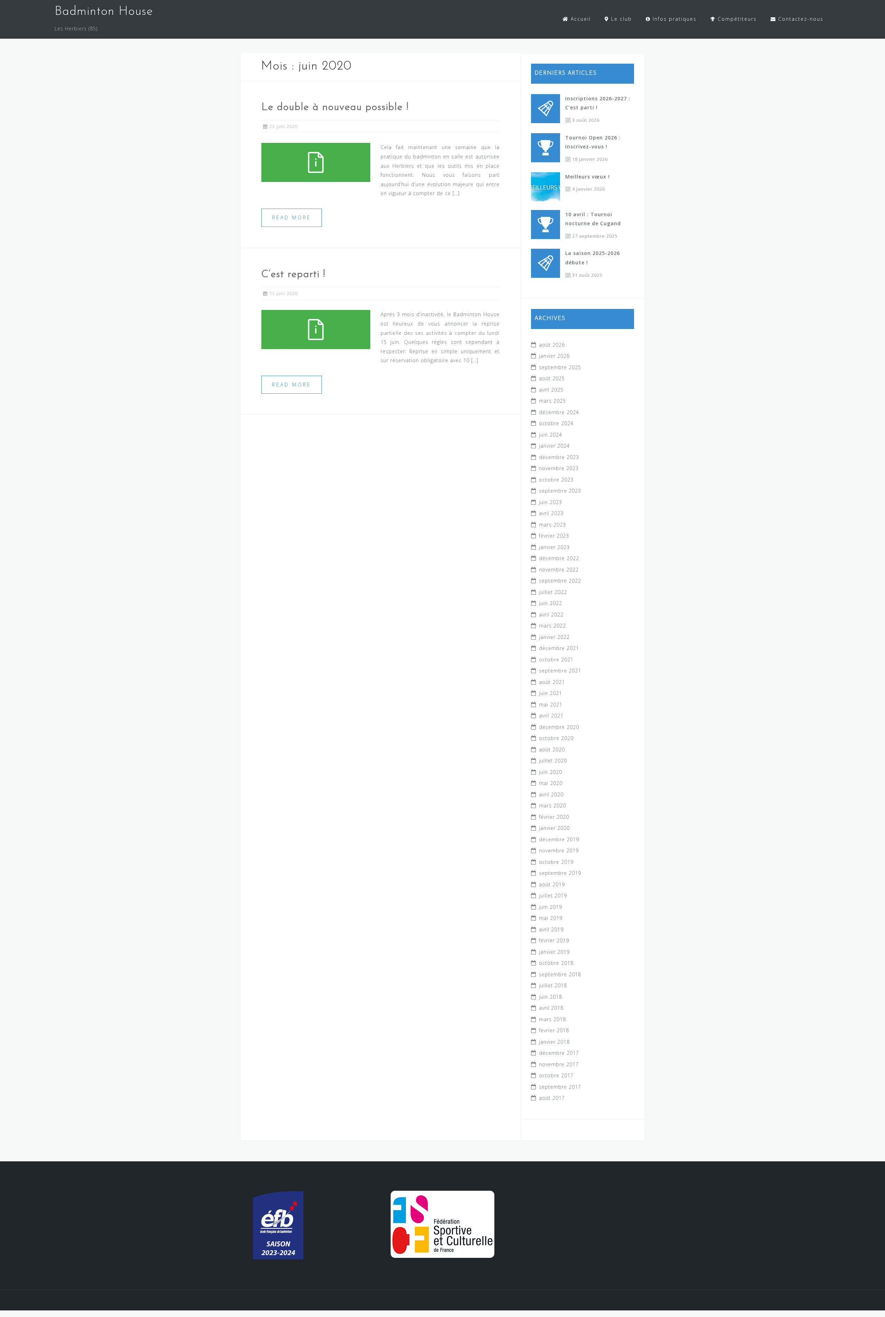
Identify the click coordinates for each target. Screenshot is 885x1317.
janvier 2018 (554, 1042)
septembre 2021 (560, 670)
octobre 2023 (556, 479)
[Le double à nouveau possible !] (315, 161)
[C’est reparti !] (315, 329)
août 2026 (552, 344)
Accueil (580, 19)
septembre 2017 (560, 1086)
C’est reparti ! (293, 274)
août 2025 (552, 378)
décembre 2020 (559, 727)
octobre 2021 (556, 659)
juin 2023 (550, 502)
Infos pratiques (674, 19)
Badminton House (104, 12)
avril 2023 (551, 513)
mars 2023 (552, 524)
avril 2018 (551, 1008)
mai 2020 (550, 783)
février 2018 (554, 1030)
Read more (291, 217)
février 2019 (554, 940)
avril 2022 (551, 614)
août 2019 (552, 884)
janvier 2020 (554, 828)
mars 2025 (552, 400)
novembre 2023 (559, 468)
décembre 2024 (559, 412)
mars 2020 (552, 805)
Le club (620, 19)
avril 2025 (551, 389)
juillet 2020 (553, 760)
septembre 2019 (560, 873)
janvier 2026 (554, 356)
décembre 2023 (559, 457)
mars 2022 (552, 625)
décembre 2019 (559, 839)
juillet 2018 (553, 985)
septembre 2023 (560, 490)
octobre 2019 (556, 862)
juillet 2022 (553, 592)
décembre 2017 (559, 1053)
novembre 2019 (559, 850)
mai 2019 (550, 918)
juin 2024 (550, 434)
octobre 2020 (556, 738)
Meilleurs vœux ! (587, 176)
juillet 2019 (553, 895)
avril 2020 (551, 794)
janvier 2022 (554, 637)
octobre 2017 (556, 1075)
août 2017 (552, 1098)
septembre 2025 (560, 367)
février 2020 (554, 817)
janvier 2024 (554, 445)
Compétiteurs (736, 19)
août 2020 (552, 749)
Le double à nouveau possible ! (335, 107)
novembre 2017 (559, 1064)
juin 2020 (550, 772)
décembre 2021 (559, 648)
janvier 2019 (554, 952)
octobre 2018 (556, 963)
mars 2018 (552, 1019)
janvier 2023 (554, 547)
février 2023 (554, 535)
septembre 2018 (560, 974)
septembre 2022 (560, 580)
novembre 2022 (559, 569)
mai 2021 (550, 704)
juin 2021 (550, 693)
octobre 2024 (556, 423)
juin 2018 (550, 997)
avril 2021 (551, 715)
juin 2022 (550, 603)
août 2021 (552, 682)
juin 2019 (550, 907)
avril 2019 (551, 929)
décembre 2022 (559, 558)
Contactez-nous (799, 19)
